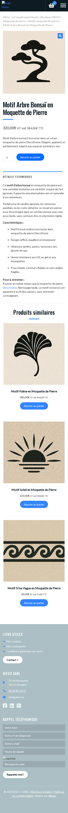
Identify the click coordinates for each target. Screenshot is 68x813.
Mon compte (13, 641)
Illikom (52, 795)
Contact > (13, 659)
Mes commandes (16, 646)
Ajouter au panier (30, 157)
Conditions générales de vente (24, 651)
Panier (50, 2)
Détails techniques (17, 177)
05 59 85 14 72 (17, 690)
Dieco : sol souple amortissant (20, 17)
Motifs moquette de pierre (43, 21)
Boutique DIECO (50, 17)
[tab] (32, 176)
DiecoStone (10, 287)
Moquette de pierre (14, 21)
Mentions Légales (41, 791)
